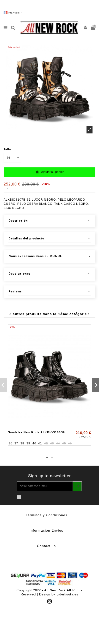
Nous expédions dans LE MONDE (35, 256)
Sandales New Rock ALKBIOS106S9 (36, 432)
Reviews (15, 291)
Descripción (18, 221)
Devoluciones (19, 274)
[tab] (49, 221)
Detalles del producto (26, 238)
